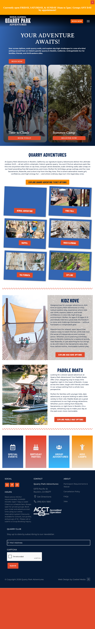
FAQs (66, 496)
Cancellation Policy (72, 491)
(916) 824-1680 (44, 502)
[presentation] (24, 556)
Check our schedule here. (15, 504)
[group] (25, 103)
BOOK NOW (77, 21)
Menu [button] (85, 21)
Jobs (66, 501)
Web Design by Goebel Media (72, 579)
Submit (13, 566)
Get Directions (44, 497)
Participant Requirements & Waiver (76, 485)
